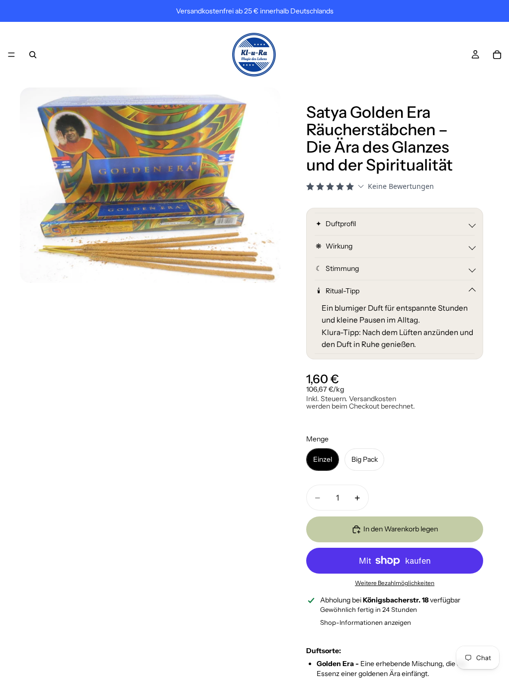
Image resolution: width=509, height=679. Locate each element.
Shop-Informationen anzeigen (365, 622)
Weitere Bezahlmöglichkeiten (394, 583)
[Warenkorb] (497, 55)
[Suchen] (33, 55)
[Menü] (11, 54)
